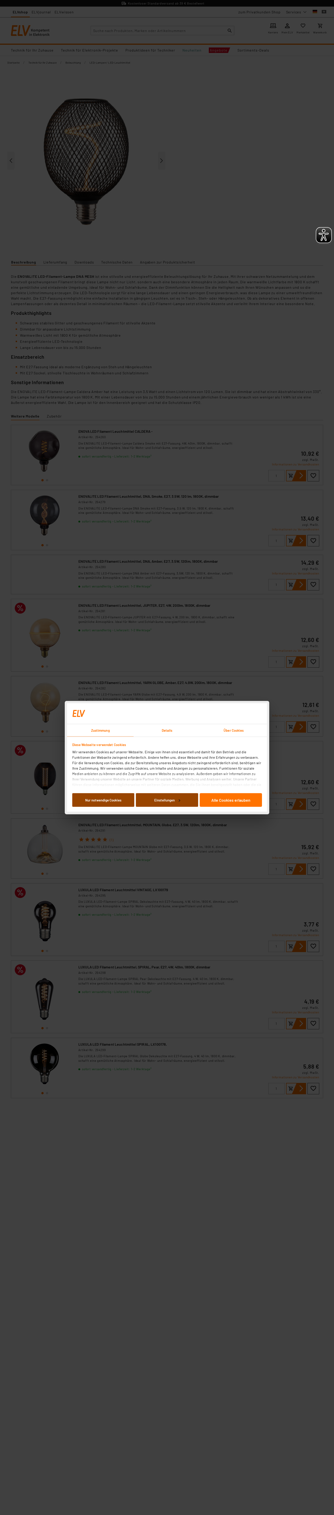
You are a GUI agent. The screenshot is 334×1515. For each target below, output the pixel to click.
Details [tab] (167, 730)
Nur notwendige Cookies (103, 800)
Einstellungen (164, 800)
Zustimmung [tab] (100, 730)
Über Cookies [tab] (234, 730)
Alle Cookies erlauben (230, 799)
